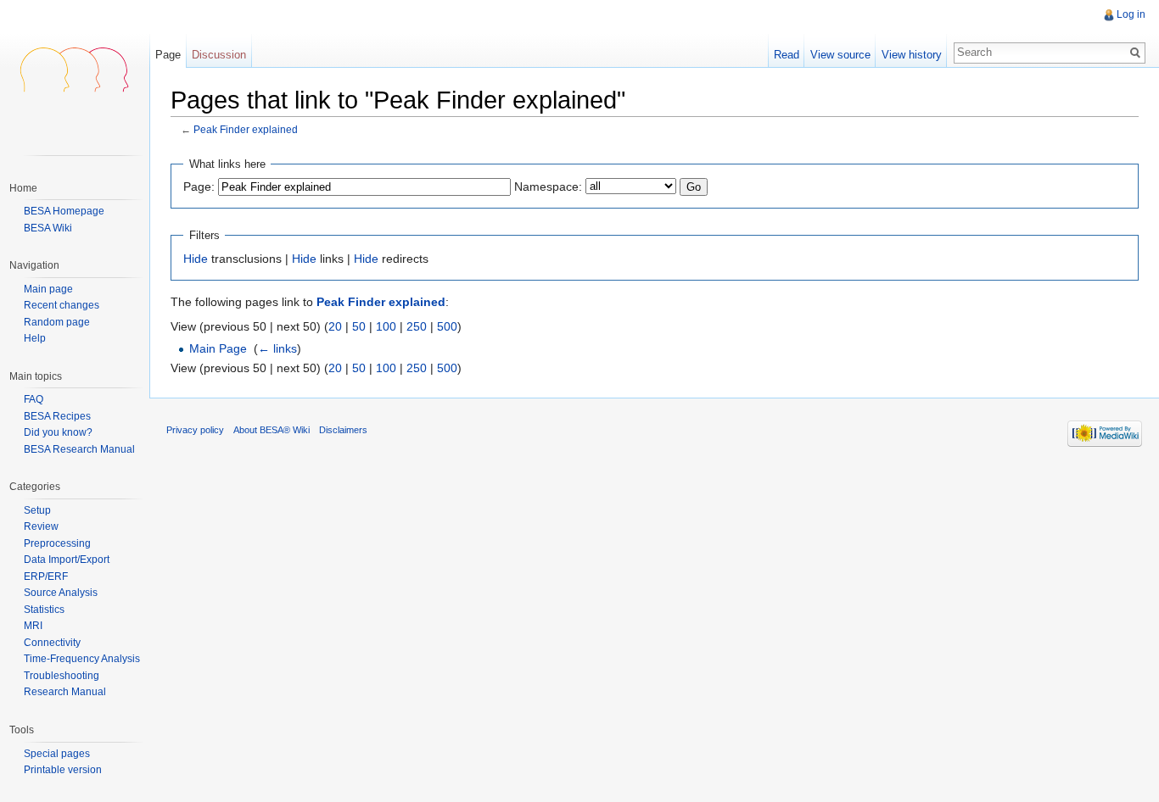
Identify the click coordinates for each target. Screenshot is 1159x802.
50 (359, 326)
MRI (33, 626)
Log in (1131, 14)
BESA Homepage (64, 211)
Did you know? (58, 432)
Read (786, 54)
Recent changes (61, 305)
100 (386, 326)
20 (335, 326)
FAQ (33, 399)
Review (41, 526)
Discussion (219, 54)
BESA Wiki (48, 228)
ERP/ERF (46, 576)
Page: (199, 186)
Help (35, 338)
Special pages (57, 754)
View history (912, 54)
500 (447, 326)
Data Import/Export (66, 559)
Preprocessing (57, 543)
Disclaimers (343, 430)
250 (416, 326)
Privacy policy (195, 430)
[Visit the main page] (75, 68)
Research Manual (65, 692)
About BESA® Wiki (271, 430)
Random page (57, 322)
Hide (195, 258)
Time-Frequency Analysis (82, 659)
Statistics (44, 609)
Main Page (218, 348)
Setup (37, 510)
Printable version (63, 770)
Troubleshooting (61, 676)
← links (277, 348)
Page (168, 54)
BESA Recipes (57, 416)
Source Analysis (61, 593)
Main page (48, 289)
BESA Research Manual (79, 449)
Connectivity (52, 643)
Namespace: (548, 186)
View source (840, 54)
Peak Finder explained (245, 129)
